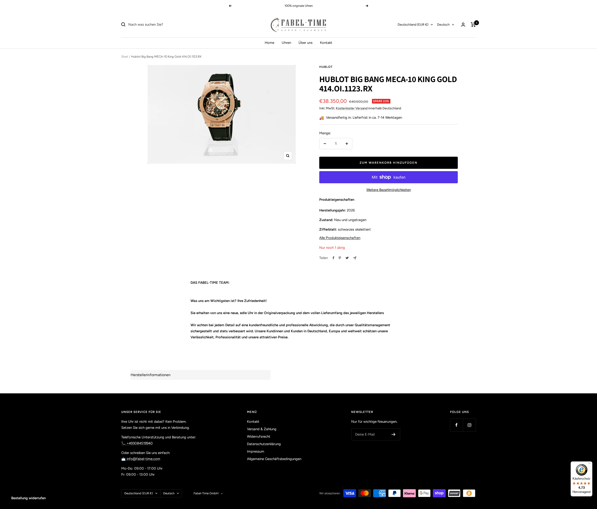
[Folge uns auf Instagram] (469, 425)
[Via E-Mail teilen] (354, 258)
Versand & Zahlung (261, 429)
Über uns (305, 43)
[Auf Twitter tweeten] (347, 258)
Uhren (286, 43)
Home (269, 43)
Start (124, 56)
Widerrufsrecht (258, 436)
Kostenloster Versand (352, 108)
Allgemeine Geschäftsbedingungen (274, 459)
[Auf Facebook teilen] (333, 258)
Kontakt (326, 43)
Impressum (255, 451)
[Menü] (589, 464)
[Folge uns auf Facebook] (456, 425)
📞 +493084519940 (137, 443)
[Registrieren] (394, 434)
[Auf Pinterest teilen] (340, 258)
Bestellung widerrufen (28, 498)
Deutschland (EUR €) (413, 25)
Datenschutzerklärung (264, 444)
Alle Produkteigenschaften (339, 238)
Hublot (326, 67)
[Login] (463, 25)
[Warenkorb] (473, 24)
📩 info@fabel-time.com (140, 459)
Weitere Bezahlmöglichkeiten (388, 190)
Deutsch (443, 25)
